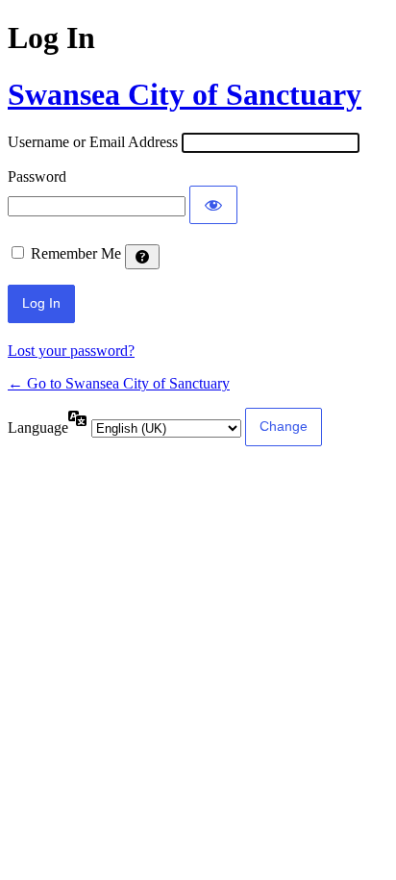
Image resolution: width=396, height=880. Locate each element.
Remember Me (76, 253)
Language (38, 427)
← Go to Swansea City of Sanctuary (119, 383)
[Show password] (213, 205)
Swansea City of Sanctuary (184, 94)
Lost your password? (71, 350)
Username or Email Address (93, 142)
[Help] (142, 256)
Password (37, 176)
